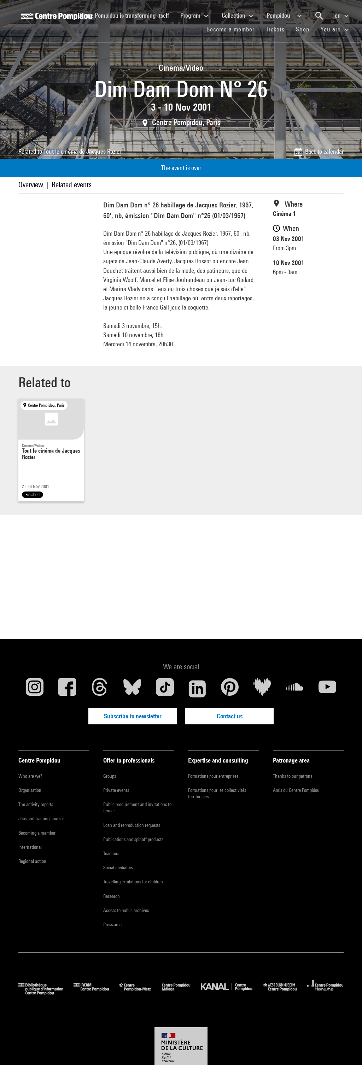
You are (332, 29)
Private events (116, 790)
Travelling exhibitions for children (133, 881)
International (30, 847)
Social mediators (118, 867)
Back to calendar (324, 151)
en (338, 15)
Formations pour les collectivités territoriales (217, 793)
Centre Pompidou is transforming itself (126, 15)
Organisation (29, 790)
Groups (109, 776)
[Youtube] (327, 688)
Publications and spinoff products (133, 839)
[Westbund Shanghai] (285, 992)
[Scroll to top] (345, 1048)
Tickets (275, 29)
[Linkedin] (197, 688)
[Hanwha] (325, 992)
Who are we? (30, 776)
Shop (305, 29)
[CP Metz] (140, 992)
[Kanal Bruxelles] (232, 992)
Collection (234, 15)
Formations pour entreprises (213, 776)
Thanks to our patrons (292, 776)
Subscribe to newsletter (133, 716)
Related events (72, 184)
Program (191, 15)
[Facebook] (67, 688)
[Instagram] (34, 688)
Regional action (32, 861)
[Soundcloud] (295, 688)
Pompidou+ (281, 15)
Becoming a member (37, 833)
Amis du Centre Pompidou (296, 790)
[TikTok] (164, 688)
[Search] (319, 16)
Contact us (230, 716)
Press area (112, 924)
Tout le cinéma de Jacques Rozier (82, 151)
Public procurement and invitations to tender (137, 807)
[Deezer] (262, 688)
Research (111, 896)
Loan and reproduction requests (131, 825)
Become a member (233, 29)
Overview (30, 184)
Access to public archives (126, 910)
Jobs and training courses (41, 818)
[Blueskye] (132, 688)
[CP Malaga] (181, 992)
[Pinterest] (230, 688)
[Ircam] (96, 992)
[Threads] (99, 688)
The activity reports (35, 804)
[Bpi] (46, 992)
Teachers (111, 853)
